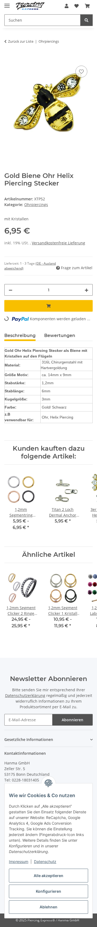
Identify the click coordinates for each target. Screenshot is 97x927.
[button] (66, 6)
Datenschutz (45, 861)
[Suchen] (86, 20)
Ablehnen (48, 907)
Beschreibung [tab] (20, 335)
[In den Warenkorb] (8, 58)
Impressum (18, 861)
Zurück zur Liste (20, 41)
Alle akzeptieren (48, 875)
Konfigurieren (48, 891)
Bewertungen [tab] (59, 335)
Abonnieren (72, 719)
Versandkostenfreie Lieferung (58, 242)
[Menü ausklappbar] (7, 3)
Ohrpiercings (36, 204)
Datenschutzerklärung (25, 695)
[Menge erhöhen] (86, 289)
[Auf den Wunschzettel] (81, 71)
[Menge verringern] (10, 289)
